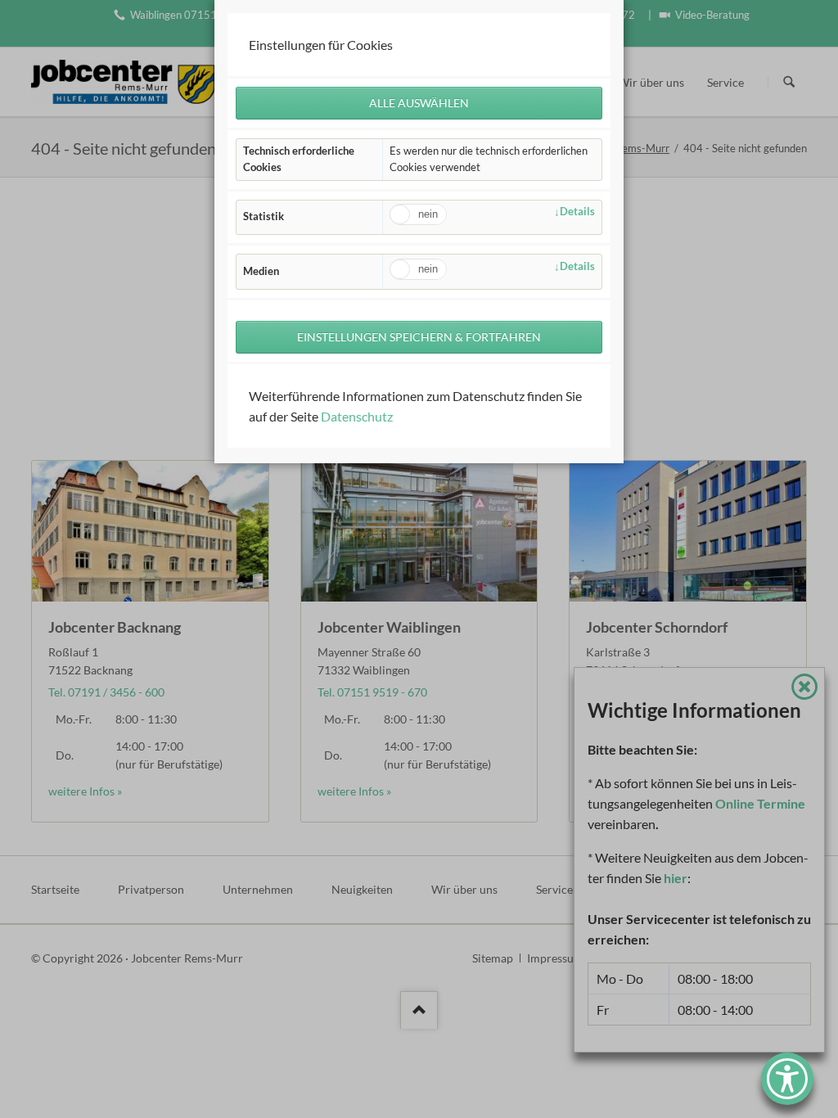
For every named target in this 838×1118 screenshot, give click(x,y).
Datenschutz (357, 416)
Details (577, 211)
